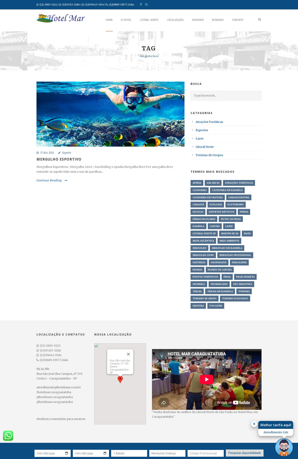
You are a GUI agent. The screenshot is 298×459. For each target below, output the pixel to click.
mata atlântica (203, 240)
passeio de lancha (220, 269)
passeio (197, 269)
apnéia (197, 182)
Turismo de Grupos (209, 155)
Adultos (116, 446)
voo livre (215, 305)
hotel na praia (231, 219)
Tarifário (198, 19)
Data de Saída (82, 446)
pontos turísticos (205, 276)
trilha (197, 291)
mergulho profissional (235, 255)
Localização (175, 19)
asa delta (213, 182)
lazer (229, 226)
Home (109, 19)
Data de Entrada (44, 446)
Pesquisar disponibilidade (244, 453)
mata (247, 233)
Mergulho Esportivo (58, 159)
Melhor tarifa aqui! (275, 425)
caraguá (198, 204)
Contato (237, 19)
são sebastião (242, 284)
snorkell (199, 284)
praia (227, 276)
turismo (244, 291)
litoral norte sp (204, 233)
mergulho (199, 248)
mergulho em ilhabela (227, 248)
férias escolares (204, 219)
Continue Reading (49, 180)
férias (244, 211)
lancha (215, 226)
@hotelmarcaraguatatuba (54, 397)
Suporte (66, 152)
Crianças (154, 446)
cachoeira (200, 190)
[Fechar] (128, 354)
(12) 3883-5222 (48, 4)
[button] (120, 380)
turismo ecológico (235, 298)
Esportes (202, 130)
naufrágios (218, 262)
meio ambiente (229, 240)
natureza (199, 262)
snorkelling (219, 284)
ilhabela (198, 226)
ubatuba (198, 305)
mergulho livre (203, 255)
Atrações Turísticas (209, 122)
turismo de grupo (205, 298)
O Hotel (126, 19)
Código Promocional (200, 446)
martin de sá (229, 233)
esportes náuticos (221, 211)
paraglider (239, 262)
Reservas (218, 19)
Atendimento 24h (276, 432)
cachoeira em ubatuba (208, 197)
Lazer (200, 138)
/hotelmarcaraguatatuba (53, 392)
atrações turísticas (239, 182)
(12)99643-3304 (94, 4)
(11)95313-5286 (71, 4)
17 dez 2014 (47, 152)
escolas (198, 211)
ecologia (216, 204)
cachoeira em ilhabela (227, 190)
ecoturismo (235, 204)
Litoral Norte (149, 19)
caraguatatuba (238, 197)
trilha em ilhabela (220, 291)
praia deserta (245, 276)
